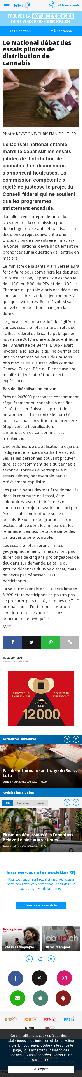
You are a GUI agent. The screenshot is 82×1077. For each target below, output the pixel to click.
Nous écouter (71, 5)
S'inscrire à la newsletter (41, 905)
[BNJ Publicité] (11, 1019)
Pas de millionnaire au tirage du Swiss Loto (40, 773)
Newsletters (17, 998)
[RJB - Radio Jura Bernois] (30, 1019)
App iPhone (40, 998)
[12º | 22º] (51, 0)
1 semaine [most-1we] (23, 803)
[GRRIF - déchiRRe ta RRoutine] (30, 1027)
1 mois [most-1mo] (40, 803)
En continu (22, 31)
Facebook (15, 978)
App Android (63, 998)
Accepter (41, 1069)
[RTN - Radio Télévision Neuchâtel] (50, 1019)
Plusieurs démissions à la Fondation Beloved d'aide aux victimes (38, 837)
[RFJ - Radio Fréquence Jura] (69, 1019)
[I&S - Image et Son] (50, 1027)
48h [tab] (7, 803)
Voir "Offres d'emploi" (26, 938)
